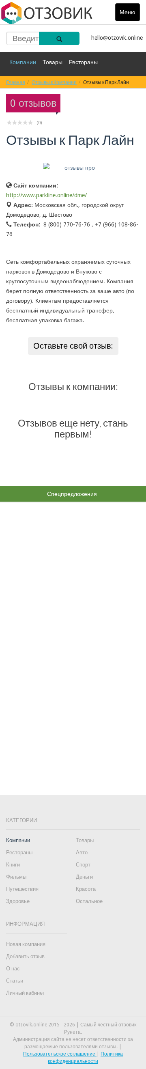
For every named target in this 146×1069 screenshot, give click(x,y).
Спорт (83, 865)
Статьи (14, 981)
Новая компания (25, 944)
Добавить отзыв (25, 956)
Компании (22, 62)
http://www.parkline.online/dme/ (46, 195)
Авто (82, 852)
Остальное (89, 901)
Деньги (84, 877)
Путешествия (22, 889)
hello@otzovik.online (117, 37)
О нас (13, 969)
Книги (13, 865)
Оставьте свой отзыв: (73, 346)
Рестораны (83, 62)
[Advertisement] (73, 633)
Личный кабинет (25, 993)
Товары (52, 62)
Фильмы (16, 877)
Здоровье (18, 901)
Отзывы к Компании (54, 82)
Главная (15, 82)
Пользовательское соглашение (60, 1054)
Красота (86, 889)
